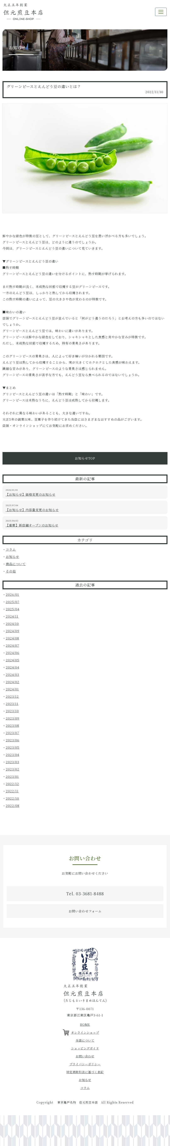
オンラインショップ (85, 1032)
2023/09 (12, 718)
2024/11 (12, 616)
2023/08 (12, 725)
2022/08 (12, 805)
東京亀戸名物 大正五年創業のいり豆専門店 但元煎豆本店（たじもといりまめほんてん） (22, 11)
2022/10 (12, 798)
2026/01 (12, 594)
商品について (16, 564)
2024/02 (12, 682)
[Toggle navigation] (161, 12)
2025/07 (12, 602)
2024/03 (12, 674)
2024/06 (12, 652)
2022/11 (12, 791)
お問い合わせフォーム (85, 911)
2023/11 (12, 703)
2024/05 (12, 660)
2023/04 (12, 754)
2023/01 (12, 776)
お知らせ (12, 556)
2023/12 (12, 696)
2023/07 (12, 733)
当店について (85, 1040)
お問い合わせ (85, 1056)
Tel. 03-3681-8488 (85, 894)
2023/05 (12, 747)
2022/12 (12, 784)
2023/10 (12, 711)
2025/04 (12, 609)
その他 (11, 571)
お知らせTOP (85, 458)
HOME (85, 1024)
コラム (11, 549)
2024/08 (12, 638)
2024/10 (12, 623)
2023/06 (12, 740)
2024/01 (12, 689)
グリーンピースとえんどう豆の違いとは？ (44, 86)
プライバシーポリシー (85, 1064)
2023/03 (12, 762)
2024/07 (12, 645)
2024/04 (12, 667)
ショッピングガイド (85, 1048)
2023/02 (12, 769)
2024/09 (12, 631)
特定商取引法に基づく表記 (85, 1072)
